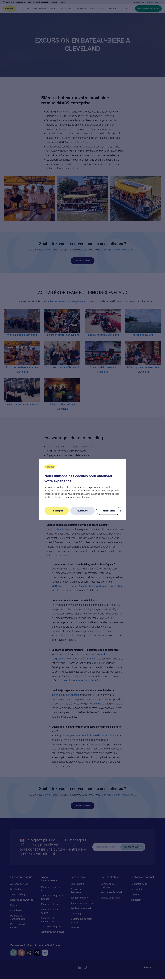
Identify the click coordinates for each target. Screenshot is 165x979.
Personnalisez (108, 511)
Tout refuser (82, 511)
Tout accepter (56, 511)
